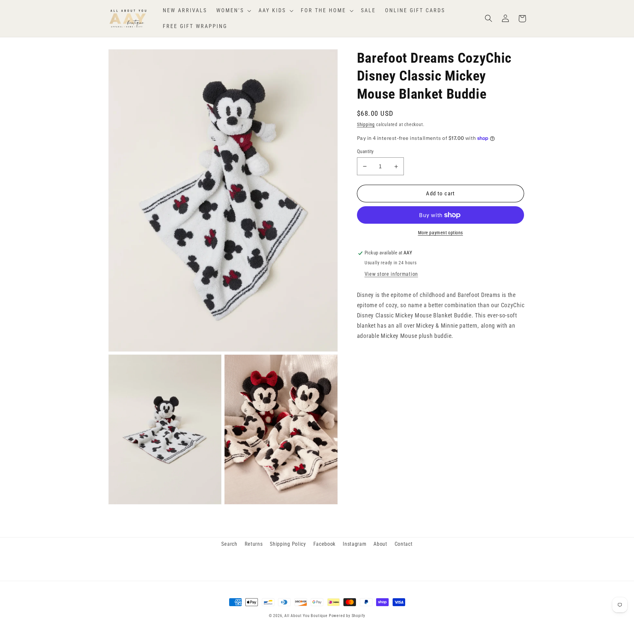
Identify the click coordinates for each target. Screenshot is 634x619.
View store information (391, 274)
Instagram (354, 544)
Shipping (366, 124)
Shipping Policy (288, 544)
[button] (233, 10)
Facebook (324, 544)
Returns (254, 544)
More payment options (440, 232)
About (380, 544)
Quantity (365, 151)
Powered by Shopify (347, 615)
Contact (404, 544)
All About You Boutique (306, 615)
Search (229, 544)
